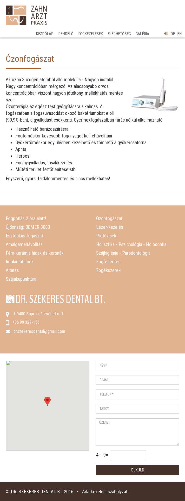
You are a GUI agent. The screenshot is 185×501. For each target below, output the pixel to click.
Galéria (142, 33)
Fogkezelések (90, 33)
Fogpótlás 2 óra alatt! (26, 218)
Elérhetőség (119, 33)
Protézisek (106, 236)
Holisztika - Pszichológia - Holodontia (131, 244)
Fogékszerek (108, 270)
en (179, 33)
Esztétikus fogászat (24, 236)
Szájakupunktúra (21, 279)
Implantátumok (20, 262)
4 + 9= (102, 455)
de (173, 33)
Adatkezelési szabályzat (104, 492)
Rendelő (65, 33)
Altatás (12, 270)
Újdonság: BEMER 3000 (28, 227)
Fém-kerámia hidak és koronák (35, 253)
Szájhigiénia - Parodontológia (123, 253)
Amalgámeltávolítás (24, 244)
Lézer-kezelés (109, 227)
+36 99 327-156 (26, 322)
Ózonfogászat (109, 218)
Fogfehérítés (108, 262)
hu (166, 33)
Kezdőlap (44, 33)
